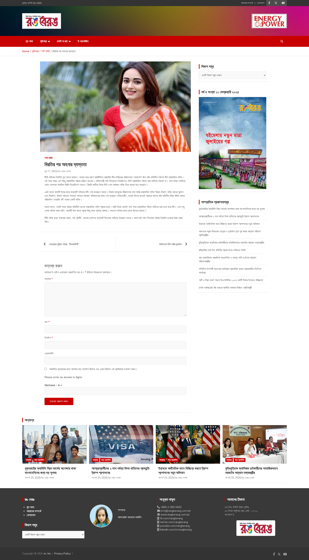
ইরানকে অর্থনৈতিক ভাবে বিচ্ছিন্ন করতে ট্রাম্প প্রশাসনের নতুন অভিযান (229, 224)
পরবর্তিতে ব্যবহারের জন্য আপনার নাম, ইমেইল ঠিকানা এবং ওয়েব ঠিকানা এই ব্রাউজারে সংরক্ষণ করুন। (93, 369)
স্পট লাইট (49, 158)
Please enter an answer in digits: (64, 377)
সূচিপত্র (43, 41)
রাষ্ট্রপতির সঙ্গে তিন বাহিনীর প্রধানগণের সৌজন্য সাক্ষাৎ (222, 250)
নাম (47, 322)
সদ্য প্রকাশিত (39, 460)
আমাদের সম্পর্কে (247, 3)
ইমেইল (49, 337)
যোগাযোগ (260, 3)
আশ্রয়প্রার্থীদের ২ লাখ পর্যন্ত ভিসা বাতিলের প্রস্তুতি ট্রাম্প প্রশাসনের (229, 216)
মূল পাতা (29, 41)
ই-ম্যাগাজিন (83, 41)
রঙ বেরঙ (47, 553)
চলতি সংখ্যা (62, 41)
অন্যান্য (29, 420)
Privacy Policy (62, 553)
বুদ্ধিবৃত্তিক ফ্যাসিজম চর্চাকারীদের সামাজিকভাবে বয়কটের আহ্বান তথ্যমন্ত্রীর (231, 242)
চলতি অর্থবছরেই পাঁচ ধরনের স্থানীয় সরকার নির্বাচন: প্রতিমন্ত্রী (225, 287)
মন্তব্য (49, 279)
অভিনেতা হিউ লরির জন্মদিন (170, 244)
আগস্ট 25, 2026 (32, 477)
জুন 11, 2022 (51, 171)
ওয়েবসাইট (49, 353)
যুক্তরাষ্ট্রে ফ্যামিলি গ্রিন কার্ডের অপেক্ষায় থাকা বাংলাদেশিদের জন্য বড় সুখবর (232, 208)
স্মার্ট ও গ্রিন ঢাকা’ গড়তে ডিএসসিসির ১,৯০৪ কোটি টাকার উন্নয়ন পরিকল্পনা (231, 280)
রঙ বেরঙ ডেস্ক (64, 171)
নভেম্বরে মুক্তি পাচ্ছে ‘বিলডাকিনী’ (64, 244)
